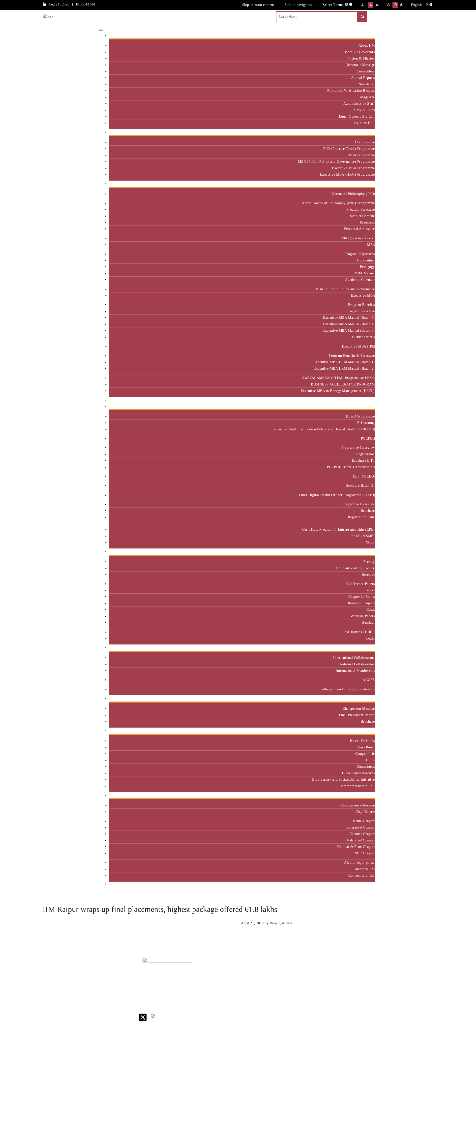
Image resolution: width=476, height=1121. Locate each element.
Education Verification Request (351, 91)
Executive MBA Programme (353, 168)
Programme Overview (358, 447)
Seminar (368, 622)
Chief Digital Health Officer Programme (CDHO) (337, 495)
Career (282, 971)
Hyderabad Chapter (360, 840)
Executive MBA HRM (358, 346)
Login (370, 638)
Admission (365, 132)
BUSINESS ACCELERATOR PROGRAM (343, 384)
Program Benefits (361, 305)
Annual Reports (363, 78)
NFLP (370, 542)
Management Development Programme (355, 998)
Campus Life (365, 754)
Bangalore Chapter (360, 827)
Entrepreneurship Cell (358, 786)
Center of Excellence (356, 400)
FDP (348, 1008)
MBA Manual (365, 273)
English (416, 5)
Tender (282, 1064)
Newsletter (366, 84)
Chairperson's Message (357, 805)
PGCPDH (368, 438)
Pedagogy (367, 267)
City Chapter (365, 812)
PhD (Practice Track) (358, 238)
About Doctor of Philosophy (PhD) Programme (338, 203)
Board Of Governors (359, 52)
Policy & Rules (363, 110)
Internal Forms (288, 984)
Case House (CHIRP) (359, 632)
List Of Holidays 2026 (290, 1009)
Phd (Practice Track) (321, 986)
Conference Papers (360, 584)
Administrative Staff (359, 103)
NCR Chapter (365, 853)
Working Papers (363, 616)
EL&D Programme (360, 416)
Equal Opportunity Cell (357, 116)
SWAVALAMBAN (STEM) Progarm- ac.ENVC (338, 378)
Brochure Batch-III (360, 485)
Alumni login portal (359, 863)
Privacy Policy (288, 1051)
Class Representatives (358, 773)
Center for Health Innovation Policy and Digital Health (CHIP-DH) (323, 429)
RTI (280, 1057)
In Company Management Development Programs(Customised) (360, 982)
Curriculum (366, 260)
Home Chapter (364, 821)
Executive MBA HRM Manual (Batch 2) (344, 368)
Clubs (370, 760)
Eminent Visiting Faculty (355, 568)
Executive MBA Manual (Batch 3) (349, 318)
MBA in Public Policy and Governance (345, 289)
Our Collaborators (359, 647)
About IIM (366, 45)
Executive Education (357, 406)
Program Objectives (360, 254)
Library (283, 1000)
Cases (370, 609)
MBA (371, 245)
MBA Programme (361, 155)
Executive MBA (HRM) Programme (347, 174)
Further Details (363, 337)
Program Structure (360, 209)
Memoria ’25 (365, 869)
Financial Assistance (359, 229)
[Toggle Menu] (101, 30)
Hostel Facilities (362, 741)
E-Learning (366, 423)
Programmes (363, 184)
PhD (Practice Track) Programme (349, 149)
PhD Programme (362, 142)
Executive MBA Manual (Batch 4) (349, 324)
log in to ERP (364, 123)
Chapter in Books (361, 597)
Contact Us (285, 977)
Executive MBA (363, 295)
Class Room (366, 747)
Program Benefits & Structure (352, 355)
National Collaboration (357, 664)
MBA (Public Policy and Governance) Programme (336, 161)
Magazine (367, 97)
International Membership (355, 671)
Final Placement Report (357, 715)
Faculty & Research (358, 551)
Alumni (367, 795)
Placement (365, 698)
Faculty (369, 562)
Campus (367, 731)
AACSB (369, 680)
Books (370, 590)
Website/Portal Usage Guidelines (321, 1092)
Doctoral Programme (320, 996)
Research (368, 575)
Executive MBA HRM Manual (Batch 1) (344, 362)
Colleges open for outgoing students (347, 689)
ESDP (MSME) (363, 536)
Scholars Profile (362, 216)
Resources (367, 222)
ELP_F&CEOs (364, 476)
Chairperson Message (359, 708)
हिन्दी (429, 5)
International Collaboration (354, 658)
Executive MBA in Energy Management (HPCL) (338, 391)
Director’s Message (360, 65)
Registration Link (361, 517)
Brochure (368, 510)
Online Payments (290, 1045)
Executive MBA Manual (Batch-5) (349, 330)
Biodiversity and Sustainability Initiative (343, 779)
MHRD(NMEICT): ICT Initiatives (291, 1019)
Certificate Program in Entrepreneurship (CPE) (338, 529)
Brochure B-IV (363, 460)
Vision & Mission (361, 58)
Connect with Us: (361, 875)
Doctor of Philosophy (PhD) (353, 194)
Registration (365, 454)
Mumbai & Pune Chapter (356, 847)
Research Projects (361, 603)
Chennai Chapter (362, 834)
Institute (366, 35)
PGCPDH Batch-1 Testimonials (351, 467)
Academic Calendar (360, 280)
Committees (366, 71)
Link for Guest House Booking (288, 1036)
